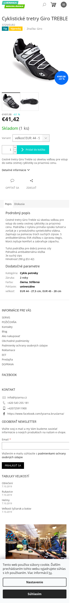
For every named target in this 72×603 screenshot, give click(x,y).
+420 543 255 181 (18, 403)
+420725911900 (17, 408)
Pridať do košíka (35, 149)
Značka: (34, 28)
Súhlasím (35, 594)
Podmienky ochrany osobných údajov (25, 345)
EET (4, 355)
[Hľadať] (44, 4)
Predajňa (7, 359)
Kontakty (7, 327)
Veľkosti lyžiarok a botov (16, 508)
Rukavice (7, 491)
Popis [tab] (8, 204)
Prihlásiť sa (13, 465)
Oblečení (7, 483)
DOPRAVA (8, 364)
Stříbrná (34, 282)
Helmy (6, 500)
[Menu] (63, 4)
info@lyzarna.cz (17, 397)
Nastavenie (34, 582)
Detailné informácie (14, 170)
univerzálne (27, 286)
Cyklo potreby (29, 273)
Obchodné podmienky (15, 341)
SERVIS (6, 317)
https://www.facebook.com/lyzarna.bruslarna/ (35, 413)
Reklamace (8, 350)
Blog (4, 331)
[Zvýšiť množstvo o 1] (15, 147)
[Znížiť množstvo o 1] (15, 152)
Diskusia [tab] (19, 204)
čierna (24, 282)
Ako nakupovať (11, 336)
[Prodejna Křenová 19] (36, 544)
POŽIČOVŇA (9, 322)
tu (50, 573)
